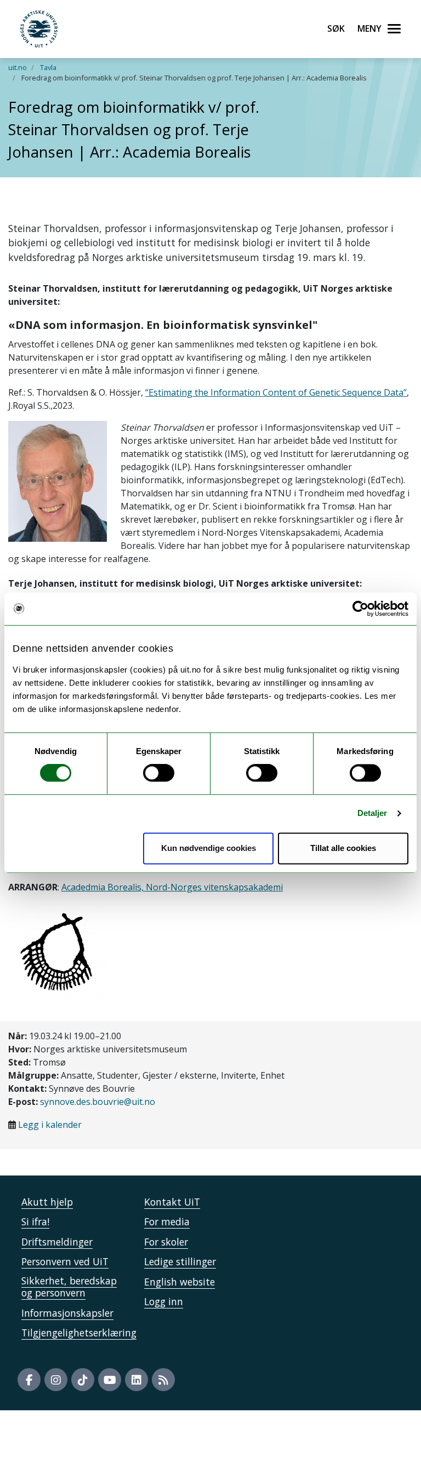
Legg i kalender (50, 1125)
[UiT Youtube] (109, 1379)
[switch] (158, 773)
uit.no (17, 67)
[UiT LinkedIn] (136, 1379)
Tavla (48, 67)
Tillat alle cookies (343, 848)
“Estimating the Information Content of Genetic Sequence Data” (276, 392)
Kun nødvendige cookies (208, 848)
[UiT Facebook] (29, 1379)
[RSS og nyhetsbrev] (163, 1379)
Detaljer (372, 813)
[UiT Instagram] (55, 1379)
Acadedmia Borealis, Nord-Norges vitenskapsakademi (172, 887)
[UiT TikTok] (82, 1379)
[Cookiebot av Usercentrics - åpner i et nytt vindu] (360, 608)
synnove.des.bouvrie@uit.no (97, 1102)
